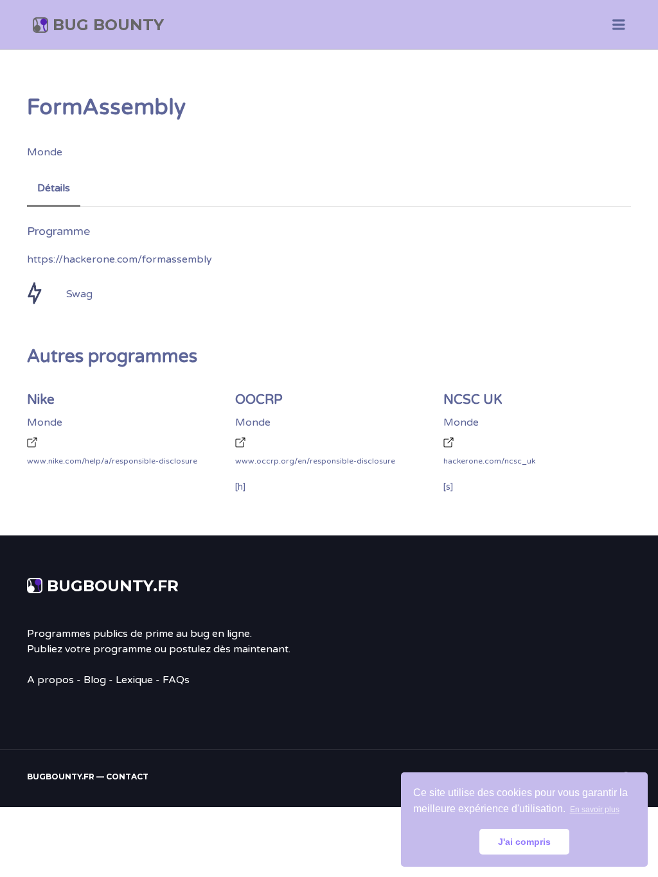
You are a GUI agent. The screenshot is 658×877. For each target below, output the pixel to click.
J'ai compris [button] (524, 842)
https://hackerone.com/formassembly (119, 259)
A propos (50, 679)
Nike (41, 400)
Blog (95, 679)
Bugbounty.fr (113, 586)
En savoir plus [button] (594, 809)
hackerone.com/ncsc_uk (489, 460)
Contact (127, 776)
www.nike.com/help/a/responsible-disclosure (112, 460)
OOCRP (259, 400)
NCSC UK (472, 400)
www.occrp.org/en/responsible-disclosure (315, 460)
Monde (44, 152)
